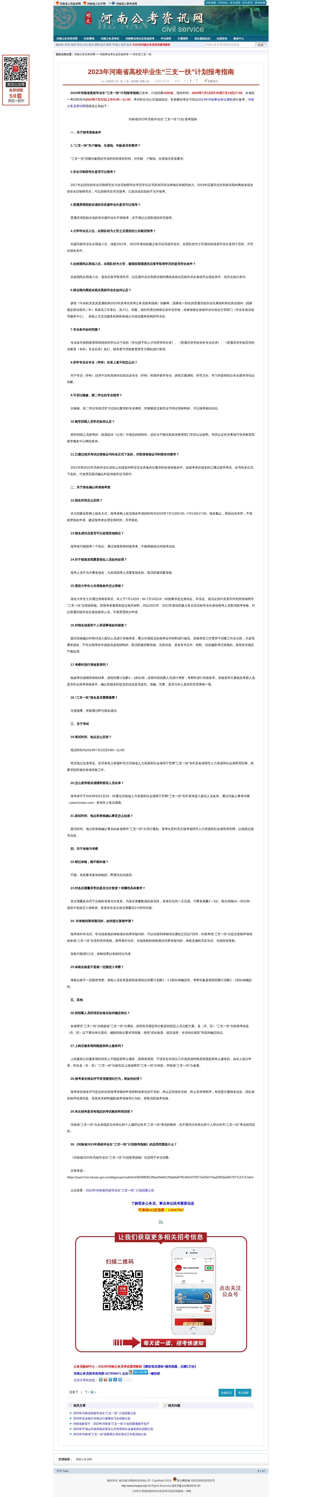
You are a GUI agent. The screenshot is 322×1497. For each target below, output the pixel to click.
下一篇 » (90, 1392)
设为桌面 (235, 2)
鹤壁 (108, 44)
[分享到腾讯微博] (110, 1379)
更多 (129, 44)
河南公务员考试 (110, 38)
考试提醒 (243, 1392)
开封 (79, 44)
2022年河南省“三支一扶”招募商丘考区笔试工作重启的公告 (110, 1434)
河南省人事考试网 (126, 3)
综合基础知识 (202, 38)
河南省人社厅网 (96, 3)
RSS (59, 1470)
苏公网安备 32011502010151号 (196, 1480)
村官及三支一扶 (142, 54)
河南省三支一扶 (114, 81)
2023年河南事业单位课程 (215, 99)
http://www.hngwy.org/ (134, 1485)
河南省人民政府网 (70, 3)
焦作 (103, 44)
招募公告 (144, 81)
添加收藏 (260, 2)
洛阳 (73, 44)
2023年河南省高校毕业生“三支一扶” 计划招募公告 (120, 1190)
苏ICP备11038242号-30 (186, 1485)
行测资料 (183, 38)
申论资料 (166, 38)
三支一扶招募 (131, 81)
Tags (66, 1470)
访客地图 (210, 2)
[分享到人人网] (115, 1379)
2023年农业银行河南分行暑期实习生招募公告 (102, 1418)
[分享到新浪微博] (105, 1379)
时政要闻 (89, 38)
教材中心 (239, 38)
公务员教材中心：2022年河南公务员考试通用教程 (136, 1366)
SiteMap (223, 2)
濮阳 (97, 44)
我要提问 (213, 81)
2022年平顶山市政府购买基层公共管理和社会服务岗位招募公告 (113, 1429)
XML (188, 1491)
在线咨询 (222, 38)
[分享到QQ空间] (100, 1379)
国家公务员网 (84, 1459)
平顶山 (116, 44)
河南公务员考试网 (67, 38)
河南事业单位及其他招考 (140, 38)
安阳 (123, 44)
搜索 (261, 45)
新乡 (91, 44)
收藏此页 (226, 1392)
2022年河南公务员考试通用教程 (151, 44)
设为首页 (247, 2)
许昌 (85, 44)
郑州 (67, 44)
